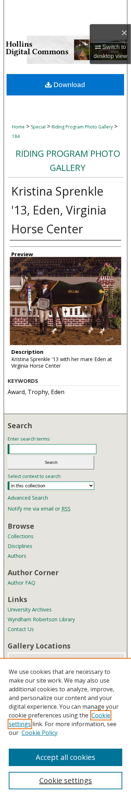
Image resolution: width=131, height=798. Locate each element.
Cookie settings (65, 780)
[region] (65, 728)
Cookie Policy (39, 733)
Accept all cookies (65, 757)
